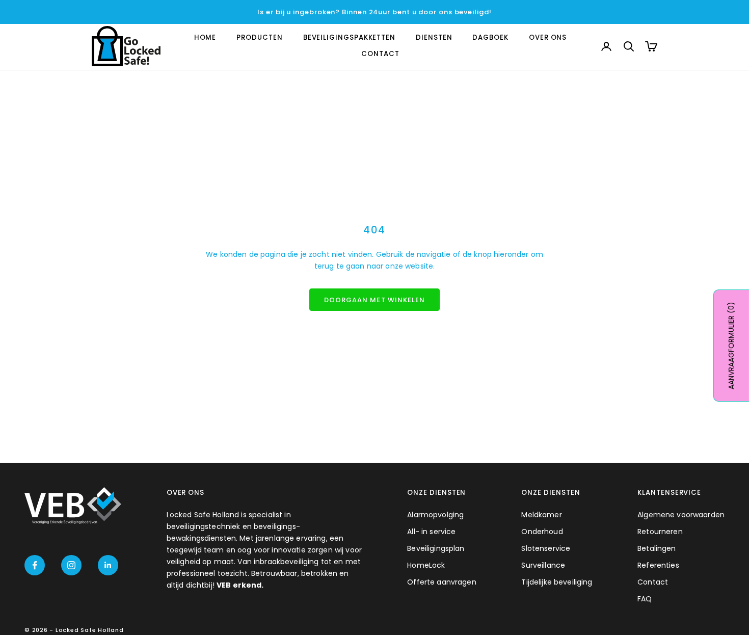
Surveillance (543, 565)
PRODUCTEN (259, 37)
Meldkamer (541, 515)
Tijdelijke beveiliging (556, 582)
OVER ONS (548, 37)
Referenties (658, 565)
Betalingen (656, 548)
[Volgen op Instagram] (71, 565)
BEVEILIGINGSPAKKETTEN (349, 37)
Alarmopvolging (435, 515)
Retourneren (660, 531)
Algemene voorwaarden (681, 515)
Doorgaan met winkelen (374, 300)
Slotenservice (545, 548)
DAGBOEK (490, 37)
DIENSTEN (434, 37)
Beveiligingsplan (435, 548)
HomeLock (426, 565)
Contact (652, 582)
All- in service (431, 531)
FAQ (644, 599)
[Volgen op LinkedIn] (108, 565)
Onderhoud (542, 531)
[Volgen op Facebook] (35, 565)
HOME (205, 37)
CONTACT (380, 54)
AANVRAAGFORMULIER (731, 345)
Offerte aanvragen (441, 582)
